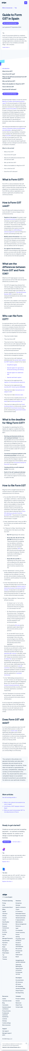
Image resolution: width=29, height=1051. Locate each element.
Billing (3, 909)
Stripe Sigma (5, 953)
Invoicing (4, 932)
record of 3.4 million (11, 108)
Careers (18, 1000)
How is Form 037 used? (8, 74)
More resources (7, 8)
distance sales (19, 394)
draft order (14, 730)
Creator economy (20, 932)
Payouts (4, 944)
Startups (18, 905)
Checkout (4, 913)
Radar (3, 947)
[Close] (26, 1044)
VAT (19, 548)
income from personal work (11, 685)
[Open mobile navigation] (25, 2)
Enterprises (19, 903)
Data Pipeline (5, 922)
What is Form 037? (7, 71)
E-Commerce (19, 911)
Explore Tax (5, 861)
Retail (17, 956)
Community (5, 1005)
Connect (4, 917)
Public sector (19, 954)
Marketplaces (19, 922)
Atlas (3, 905)
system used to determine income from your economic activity (15, 588)
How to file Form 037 (8, 86)
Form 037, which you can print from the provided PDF (14, 513)
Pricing (4, 903)
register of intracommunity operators (14, 382)
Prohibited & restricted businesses (5, 1014)
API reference (19, 982)
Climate (4, 915)
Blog (3, 1003)
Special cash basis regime (14, 377)
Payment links (6, 940)
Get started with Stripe (10, 23)
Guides (4, 998)
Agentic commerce (21, 907)
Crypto (4, 920)
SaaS (17, 928)
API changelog (19, 986)
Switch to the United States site (11, 1047)
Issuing (4, 934)
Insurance (18, 942)
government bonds (20, 409)
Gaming (18, 936)
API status (18, 984)
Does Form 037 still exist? (9, 89)
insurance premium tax (16, 401)
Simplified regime (12, 365)
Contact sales (16, 841)
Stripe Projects (19, 990)
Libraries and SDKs (20, 988)
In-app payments (20, 920)
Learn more (5, 47)
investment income (16, 408)
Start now (6, 841)
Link (3, 936)
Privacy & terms (6, 1011)
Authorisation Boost (7, 907)
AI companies (19, 930)
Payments (5, 942)
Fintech (17, 934)
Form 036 (8, 135)
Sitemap (4, 1021)
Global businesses (20, 917)
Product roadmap (20, 998)
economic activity (10, 219)
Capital (4, 911)
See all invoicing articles (9, 797)
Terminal (4, 957)
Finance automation (21, 915)
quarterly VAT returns (10, 653)
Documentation (20, 980)
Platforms (18, 926)
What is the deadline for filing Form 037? (13, 84)
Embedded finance (20, 913)
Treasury (4, 959)
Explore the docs (7, 881)
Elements (4, 924)
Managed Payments (7, 938)
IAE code (17, 625)
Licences (4, 1018)
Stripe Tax (8, 658)
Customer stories (6, 1000)
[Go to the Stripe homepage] (4, 895)
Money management (21, 924)
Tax (15, 8)
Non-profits (19, 948)
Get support (5, 1031)
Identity (4, 930)
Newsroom (18, 1003)
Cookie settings (6, 1023)
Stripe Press (19, 1005)
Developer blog (20, 992)
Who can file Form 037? (8, 81)
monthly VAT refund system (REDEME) (14, 387)
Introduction (5, 68)
